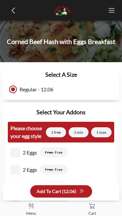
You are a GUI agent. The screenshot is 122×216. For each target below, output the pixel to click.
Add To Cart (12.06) (56, 191)
